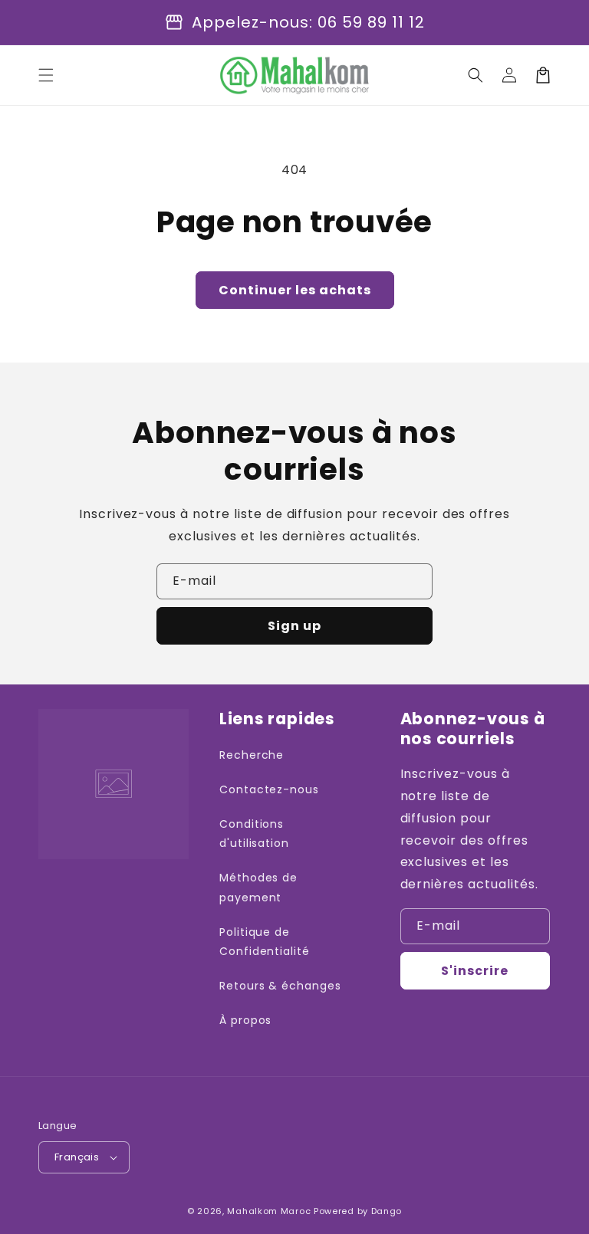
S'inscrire (474, 971)
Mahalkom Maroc (269, 1211)
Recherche (252, 755)
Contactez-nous (269, 789)
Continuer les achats (295, 290)
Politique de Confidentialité (264, 941)
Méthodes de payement (258, 887)
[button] (46, 75)
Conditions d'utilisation (254, 833)
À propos (245, 1020)
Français (76, 1157)
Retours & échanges (280, 985)
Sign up (294, 626)
